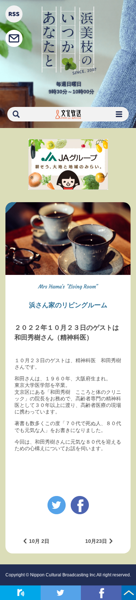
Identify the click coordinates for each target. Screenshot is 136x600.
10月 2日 (39, 541)
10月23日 (96, 541)
